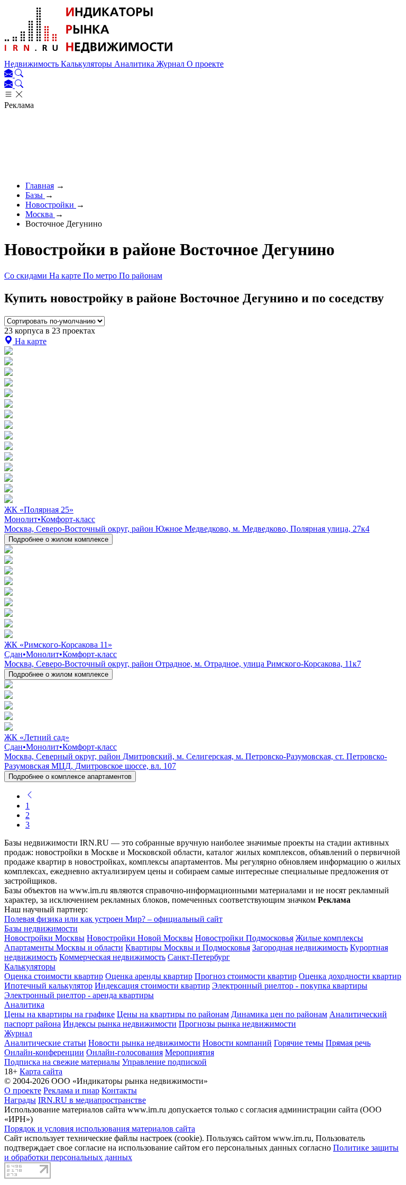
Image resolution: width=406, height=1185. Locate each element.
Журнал (171, 63)
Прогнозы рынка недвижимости (237, 1023)
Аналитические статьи (45, 1042)
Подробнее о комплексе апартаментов (70, 776)
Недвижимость (32, 63)
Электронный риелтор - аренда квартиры (79, 995)
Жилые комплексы (329, 937)
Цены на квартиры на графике (59, 1014)
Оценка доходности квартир (350, 976)
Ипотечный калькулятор (48, 985)
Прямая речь (348, 1042)
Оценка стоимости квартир (53, 976)
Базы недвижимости (41, 928)
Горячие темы (299, 1042)
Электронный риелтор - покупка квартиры (289, 985)
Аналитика (135, 63)
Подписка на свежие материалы (62, 1061)
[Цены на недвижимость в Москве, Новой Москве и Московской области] (88, 54)
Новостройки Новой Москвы (140, 937)
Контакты (119, 1090)
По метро (101, 275)
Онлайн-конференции (44, 1052)
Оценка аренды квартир (148, 976)
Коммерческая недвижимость (112, 957)
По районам (140, 275)
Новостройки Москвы (44, 937)
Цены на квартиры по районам (173, 1014)
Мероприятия (189, 1052)
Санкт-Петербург (199, 957)
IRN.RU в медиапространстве (92, 1100)
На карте (66, 275)
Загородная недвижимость (300, 947)
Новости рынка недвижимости (144, 1042)
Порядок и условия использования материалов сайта (99, 1128)
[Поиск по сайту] (19, 74)
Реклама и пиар (71, 1090)
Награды (20, 1100)
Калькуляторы (87, 63)
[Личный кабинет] (9, 74)
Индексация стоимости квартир (152, 985)
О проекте (205, 63)
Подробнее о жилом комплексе (58, 539)
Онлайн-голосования (124, 1052)
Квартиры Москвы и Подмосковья (187, 947)
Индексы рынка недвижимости (120, 1023)
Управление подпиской (164, 1061)
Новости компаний (237, 1042)
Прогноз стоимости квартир (246, 976)
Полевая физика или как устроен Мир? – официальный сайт (113, 918)
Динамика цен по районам (279, 1014)
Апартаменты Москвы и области (63, 947)
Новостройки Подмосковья (244, 937)
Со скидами (26, 275)
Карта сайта (41, 1071)
